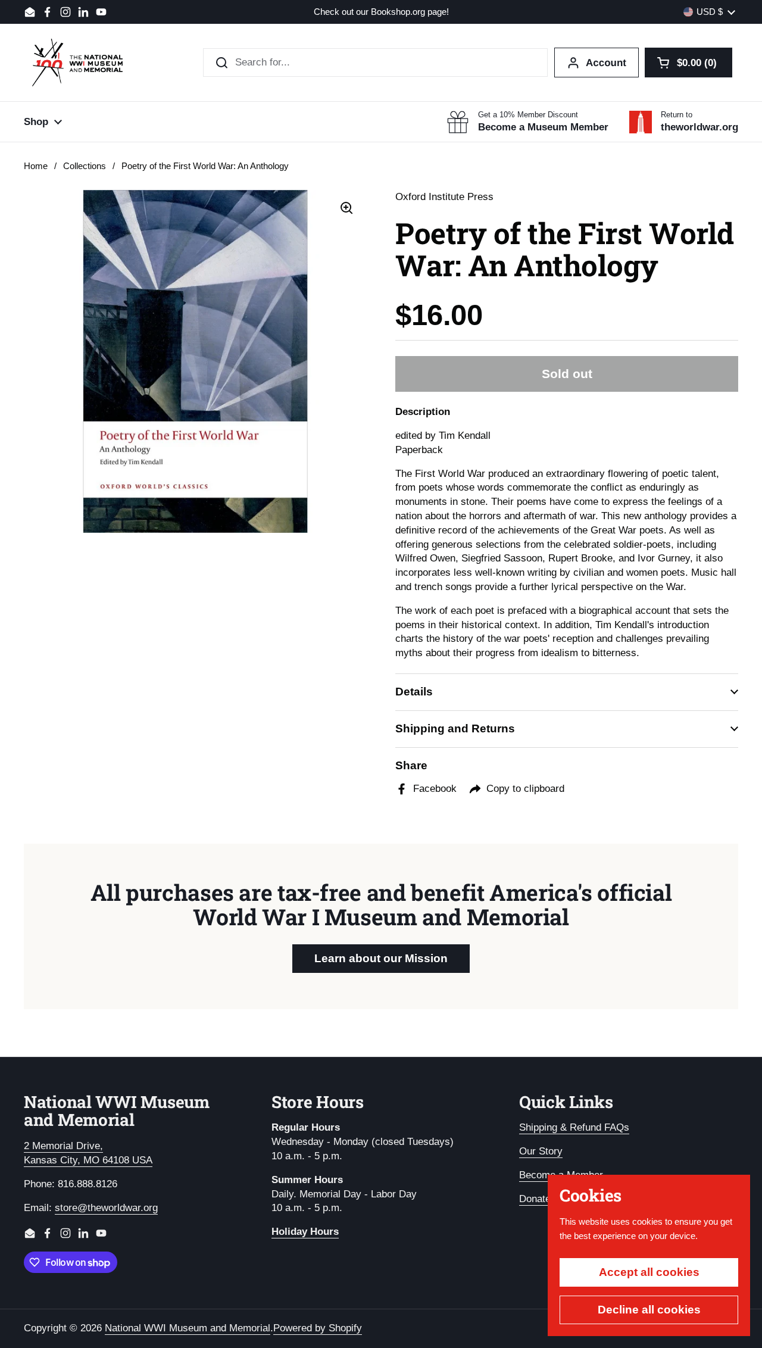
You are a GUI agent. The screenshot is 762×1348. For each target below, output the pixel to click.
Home (36, 166)
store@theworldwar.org (106, 1207)
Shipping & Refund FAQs (574, 1127)
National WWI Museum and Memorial (187, 1328)
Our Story (541, 1151)
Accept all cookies (649, 1272)
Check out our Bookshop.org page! (381, 12)
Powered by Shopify (317, 1328)
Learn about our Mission (381, 958)
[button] (688, 62)
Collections (84, 166)
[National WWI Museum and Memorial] (77, 62)
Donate (535, 1199)
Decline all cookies (649, 1309)
